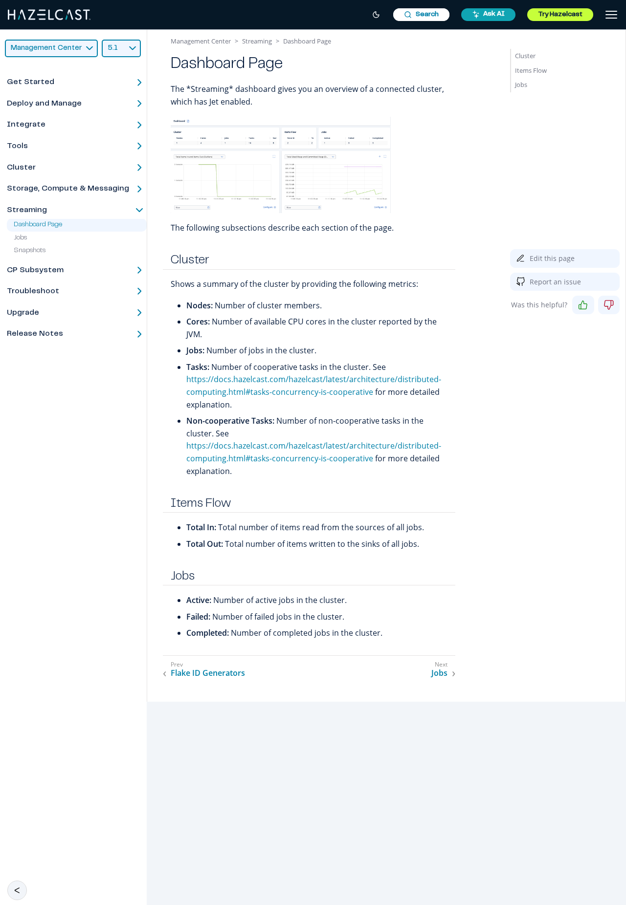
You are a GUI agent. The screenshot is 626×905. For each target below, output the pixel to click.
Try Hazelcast (560, 15)
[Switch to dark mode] (376, 15)
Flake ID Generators (208, 673)
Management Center (201, 41)
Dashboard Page (38, 225)
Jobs (20, 238)
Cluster (525, 55)
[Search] (421, 15)
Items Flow (531, 70)
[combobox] (421, 15)
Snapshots (29, 251)
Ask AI (494, 14)
